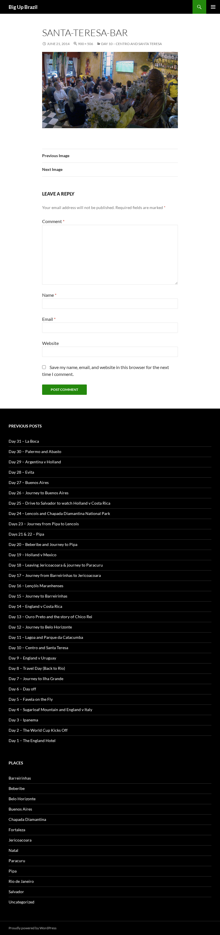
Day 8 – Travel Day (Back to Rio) (37, 668)
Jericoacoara (20, 840)
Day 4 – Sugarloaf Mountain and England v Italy (50, 709)
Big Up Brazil (23, 7)
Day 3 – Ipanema (23, 719)
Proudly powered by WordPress (32, 928)
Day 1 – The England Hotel (32, 740)
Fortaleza (17, 829)
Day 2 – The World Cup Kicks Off (38, 730)
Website (50, 343)
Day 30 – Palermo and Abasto (35, 451)
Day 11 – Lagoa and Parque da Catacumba (46, 637)
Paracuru (17, 860)
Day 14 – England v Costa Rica (35, 606)
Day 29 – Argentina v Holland (35, 461)
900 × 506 (85, 44)
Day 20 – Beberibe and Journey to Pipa (43, 544)
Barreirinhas (20, 778)
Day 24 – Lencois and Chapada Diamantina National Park (59, 513)
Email (49, 319)
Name (49, 295)
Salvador (16, 891)
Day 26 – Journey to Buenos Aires (38, 492)
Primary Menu (213, 7)
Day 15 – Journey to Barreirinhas (38, 596)
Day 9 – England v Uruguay (32, 657)
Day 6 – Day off (22, 688)
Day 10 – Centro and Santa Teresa (131, 44)
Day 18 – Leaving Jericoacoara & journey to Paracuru (56, 565)
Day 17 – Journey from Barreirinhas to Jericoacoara (55, 575)
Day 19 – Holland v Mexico (32, 554)
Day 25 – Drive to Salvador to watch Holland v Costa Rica (59, 503)
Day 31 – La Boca (24, 441)
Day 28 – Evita (21, 472)
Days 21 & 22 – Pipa (26, 534)
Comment (53, 221)
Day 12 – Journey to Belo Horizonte (40, 626)
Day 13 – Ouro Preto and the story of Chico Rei (50, 616)
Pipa (13, 870)
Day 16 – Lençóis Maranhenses (36, 585)
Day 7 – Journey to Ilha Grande (36, 678)
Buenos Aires (20, 809)
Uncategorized (21, 901)
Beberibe (17, 788)
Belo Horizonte (22, 798)
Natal (13, 850)
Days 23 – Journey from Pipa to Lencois (44, 523)
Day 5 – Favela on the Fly (31, 699)
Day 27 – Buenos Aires (29, 482)
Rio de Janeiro (21, 881)
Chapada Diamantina (27, 819)
